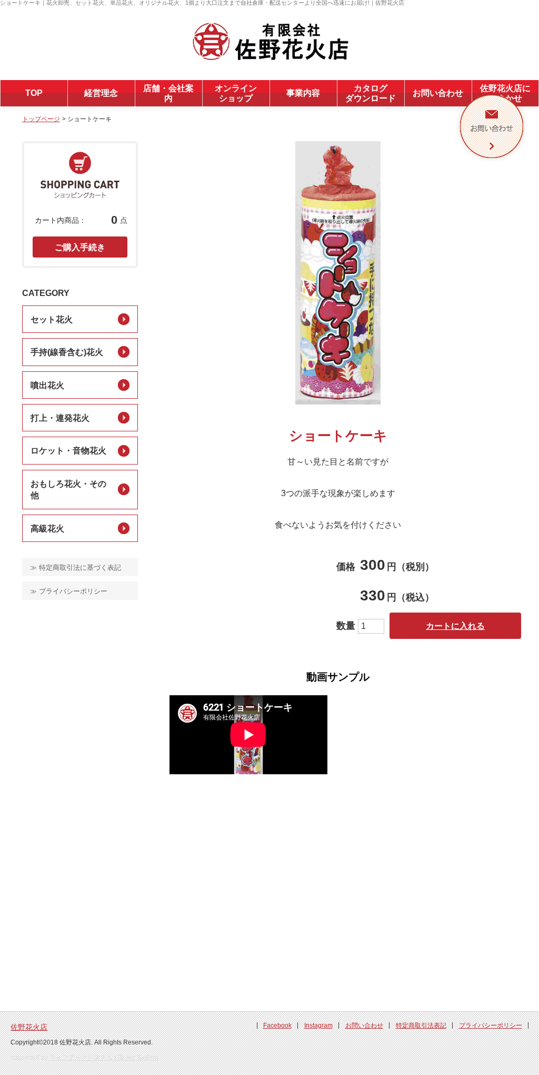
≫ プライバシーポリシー (68, 591)
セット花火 (52, 319)
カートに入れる (455, 626)
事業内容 (303, 92)
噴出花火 (47, 385)
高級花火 (47, 528)
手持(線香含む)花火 (67, 352)
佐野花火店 (29, 1027)
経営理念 (101, 92)
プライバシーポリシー (490, 1025)
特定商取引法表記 (421, 1025)
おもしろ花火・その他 (68, 489)
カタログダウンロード (370, 93)
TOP (34, 92)
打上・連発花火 (60, 417)
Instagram (318, 1025)
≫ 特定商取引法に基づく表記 (75, 567)
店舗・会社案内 (168, 93)
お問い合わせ (438, 92)
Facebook (277, 1025)
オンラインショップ (236, 93)
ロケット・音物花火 (68, 450)
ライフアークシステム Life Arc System (103, 1057)
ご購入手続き (80, 247)
